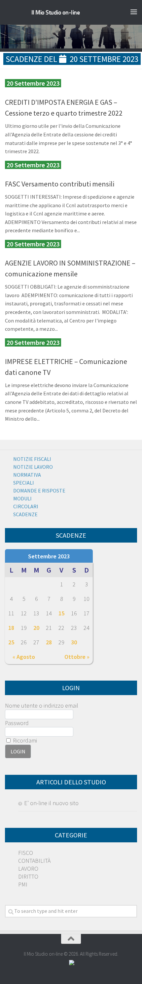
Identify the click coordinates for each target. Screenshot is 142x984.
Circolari (25, 506)
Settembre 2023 (49, 556)
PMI (22, 884)
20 (36, 628)
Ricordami (24, 740)
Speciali (23, 482)
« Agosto (24, 657)
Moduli (22, 498)
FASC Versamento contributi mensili (59, 183)
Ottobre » (76, 657)
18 (11, 628)
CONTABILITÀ (34, 860)
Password (17, 723)
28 (49, 642)
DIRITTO (28, 876)
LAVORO (28, 868)
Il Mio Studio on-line (55, 12)
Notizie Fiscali (32, 459)
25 (11, 642)
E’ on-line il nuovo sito (51, 803)
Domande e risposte (39, 490)
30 (74, 642)
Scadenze (25, 514)
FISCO (25, 853)
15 (61, 613)
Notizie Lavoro (33, 467)
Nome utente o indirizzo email (41, 705)
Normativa (27, 474)
